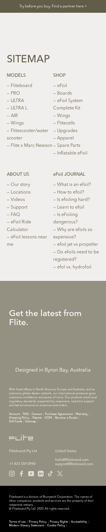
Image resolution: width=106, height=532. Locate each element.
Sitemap (30, 421)
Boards (64, 93)
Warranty (82, 414)
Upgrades (67, 131)
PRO (15, 93)
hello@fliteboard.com (72, 460)
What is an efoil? (74, 185)
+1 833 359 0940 (22, 464)
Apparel (65, 138)
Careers (37, 414)
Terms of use (17, 521)
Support (19, 207)
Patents (37, 417)
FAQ (15, 215)
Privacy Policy (38, 521)
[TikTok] (50, 473)
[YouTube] (31, 473)
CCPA (48, 417)
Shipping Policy (19, 417)
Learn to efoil (70, 207)
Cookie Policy (56, 525)
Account (14, 414)
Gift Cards (15, 421)
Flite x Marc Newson (31, 145)
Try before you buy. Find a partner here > (53, 6)
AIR (14, 116)
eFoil (62, 86)
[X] (60, 473)
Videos (18, 200)
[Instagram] (12, 473)
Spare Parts (68, 145)
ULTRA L (19, 108)
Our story (20, 185)
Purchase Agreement (59, 414)
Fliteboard (21, 86)
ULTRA (17, 101)
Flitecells (66, 123)
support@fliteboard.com (74, 464)
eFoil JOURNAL (69, 174)
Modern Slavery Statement (26, 525)
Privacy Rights (59, 521)
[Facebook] (21, 473)
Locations (21, 192)
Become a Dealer (66, 417)
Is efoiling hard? (73, 200)
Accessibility (79, 521)
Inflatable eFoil (72, 153)
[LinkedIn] (41, 473)
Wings (17, 123)
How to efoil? (70, 192)
